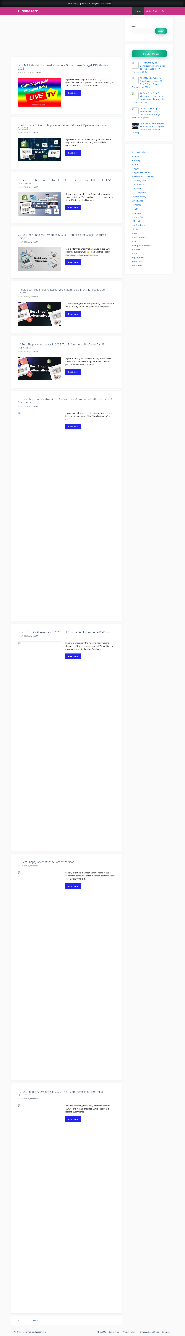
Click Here (106, 3)
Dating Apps (137, 200)
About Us (101, 1331)
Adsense (136, 156)
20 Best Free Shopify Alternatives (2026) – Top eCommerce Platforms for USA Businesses (64, 181)
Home (138, 11)
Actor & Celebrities (140, 152)
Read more (73, 92)
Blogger (135, 168)
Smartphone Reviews (142, 245)
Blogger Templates (141, 172)
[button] (163, 11)
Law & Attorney (139, 225)
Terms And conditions (149, 1331)
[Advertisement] (66, 37)
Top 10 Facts (138, 257)
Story (134, 253)
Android (135, 164)
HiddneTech (28, 11)
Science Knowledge (141, 237)
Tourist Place (138, 261)
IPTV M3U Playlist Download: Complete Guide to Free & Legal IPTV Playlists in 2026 (64, 66)
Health (135, 208)
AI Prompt (136, 160)
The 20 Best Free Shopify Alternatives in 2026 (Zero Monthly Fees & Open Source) (62, 291)
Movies (135, 233)
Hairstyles (136, 204)
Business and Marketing (143, 176)
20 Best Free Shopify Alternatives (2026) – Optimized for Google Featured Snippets (62, 236)
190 (29, 1320)
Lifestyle (136, 229)
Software (136, 249)
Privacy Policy (129, 1331)
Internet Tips (138, 217)
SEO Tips (136, 241)
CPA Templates (139, 192)
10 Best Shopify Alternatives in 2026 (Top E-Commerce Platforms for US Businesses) (61, 346)
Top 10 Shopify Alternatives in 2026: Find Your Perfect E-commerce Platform (64, 632)
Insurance (136, 212)
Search (135, 26)
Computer (136, 188)
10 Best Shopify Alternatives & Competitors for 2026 (49, 862)
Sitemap (166, 1331)
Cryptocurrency (139, 196)
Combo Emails (138, 184)
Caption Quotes (139, 180)
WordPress (137, 265)
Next (36, 1320)
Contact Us (114, 1331)
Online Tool (151, 11)
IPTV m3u (136, 221)
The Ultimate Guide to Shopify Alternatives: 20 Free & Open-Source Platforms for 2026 (65, 126)
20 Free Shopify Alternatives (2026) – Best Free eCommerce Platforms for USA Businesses (65, 400)
